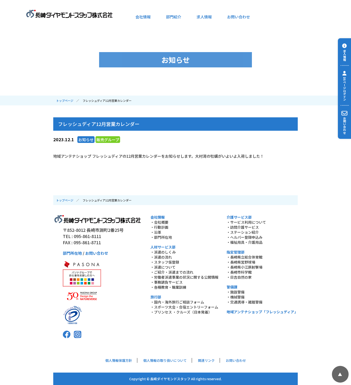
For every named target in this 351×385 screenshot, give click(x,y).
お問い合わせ (238, 17)
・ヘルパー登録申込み (244, 237)
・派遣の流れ (161, 257)
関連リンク (206, 360)
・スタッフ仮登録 (164, 262)
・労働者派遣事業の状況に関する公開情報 (184, 277)
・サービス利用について (246, 222)
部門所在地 (72, 253)
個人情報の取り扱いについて (165, 360)
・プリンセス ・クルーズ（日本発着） (181, 312)
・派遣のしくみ (163, 252)
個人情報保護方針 (118, 360)
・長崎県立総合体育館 (244, 257)
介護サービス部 (239, 217)
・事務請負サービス (166, 282)
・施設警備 (236, 291)
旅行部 (155, 296)
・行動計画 (159, 227)
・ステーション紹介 (243, 232)
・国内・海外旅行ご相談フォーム (177, 301)
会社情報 (143, 17)
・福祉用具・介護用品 (244, 242)
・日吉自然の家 (239, 277)
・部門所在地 (161, 237)
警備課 (232, 286)
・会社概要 (159, 222)
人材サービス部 (163, 246)
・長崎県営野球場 (241, 262)
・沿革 (155, 232)
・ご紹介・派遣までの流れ (171, 272)
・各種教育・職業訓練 (168, 287)
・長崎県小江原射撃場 (244, 267)
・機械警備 (236, 296)
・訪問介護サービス (243, 227)
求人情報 (204, 17)
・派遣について (163, 267)
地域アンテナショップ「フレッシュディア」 (262, 311)
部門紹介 (173, 17)
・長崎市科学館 (239, 272)
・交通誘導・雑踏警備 (244, 301)
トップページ (64, 100)
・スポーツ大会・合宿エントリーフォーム (184, 306)
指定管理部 (236, 252)
